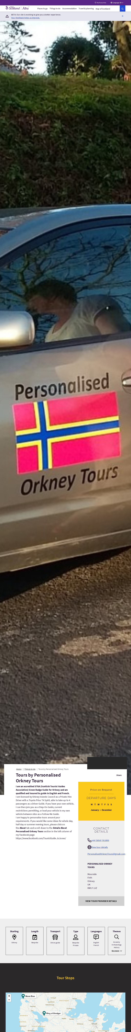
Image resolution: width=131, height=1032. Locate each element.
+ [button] (9, 996)
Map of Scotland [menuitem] (103, 8)
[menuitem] (42, 8)
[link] (122, 8)
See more (115, 951)
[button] (122, 16)
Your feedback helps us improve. (25, 17)
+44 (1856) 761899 (100, 840)
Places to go (42, 8)
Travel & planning (86, 8)
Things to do (55, 8)
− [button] (9, 999)
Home (18, 769)
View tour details (99, 847)
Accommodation (69, 8)
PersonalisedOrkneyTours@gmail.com (106, 853)
